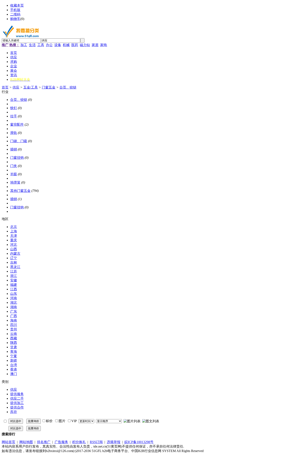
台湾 (13, 365)
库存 (13, 412)
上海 (13, 231)
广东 (13, 311)
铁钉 (13, 108)
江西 (13, 289)
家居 (95, 45)
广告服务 (61, 442)
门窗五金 (48, 87)
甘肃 (13, 347)
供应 (16, 87)
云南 (13, 334)
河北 (13, 244)
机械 (66, 45)
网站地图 (26, 442)
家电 (103, 45)
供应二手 (17, 398)
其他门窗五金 (20, 190)
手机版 (15, 10)
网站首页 (8, 442)
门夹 (13, 166)
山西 (13, 249)
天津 (13, 235)
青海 (13, 351)
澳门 (13, 374)
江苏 (13, 271)
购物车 (15, 19)
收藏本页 (17, 5)
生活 (32, 45)
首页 (5, 87)
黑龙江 (15, 267)
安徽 (13, 280)
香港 (13, 369)
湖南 (13, 307)
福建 (13, 284)
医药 (74, 45)
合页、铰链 (67, 87)
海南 (13, 320)
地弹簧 (15, 182)
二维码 (15, 14)
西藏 (13, 338)
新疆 (13, 360)
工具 (40, 45)
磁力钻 (85, 45)
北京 (13, 227)
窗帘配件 (17, 124)
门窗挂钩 (17, 157)
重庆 (13, 240)
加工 (23, 45)
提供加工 (17, 403)
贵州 (13, 329)
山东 (13, 293)
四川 (13, 325)
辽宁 (13, 258)
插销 (13, 149)
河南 (13, 298)
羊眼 (13, 174)
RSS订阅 (96, 442)
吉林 (13, 262)
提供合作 (17, 407)
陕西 (13, 342)
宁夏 (13, 356)
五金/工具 (30, 87)
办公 (49, 45)
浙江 (13, 276)
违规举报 (113, 442)
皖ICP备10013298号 (138, 442)
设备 (57, 45)
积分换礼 (79, 442)
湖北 (13, 302)
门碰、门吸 (18, 141)
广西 (13, 316)
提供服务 (17, 394)
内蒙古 (15, 253)
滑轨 (13, 133)
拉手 (13, 116)
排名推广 (44, 442)
